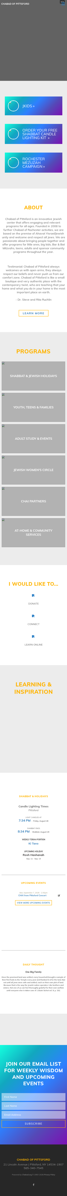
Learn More (33, 313)
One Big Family (33, 972)
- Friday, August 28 (33, 821)
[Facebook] (33, 1185)
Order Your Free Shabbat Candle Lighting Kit (39, 134)
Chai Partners (33, 501)
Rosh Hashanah (33, 855)
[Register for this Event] (59, 895)
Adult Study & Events (33, 438)
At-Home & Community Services (33, 533)
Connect (34, 624)
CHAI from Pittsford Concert (32, 895)
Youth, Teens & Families (33, 407)
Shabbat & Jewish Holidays (33, 376)
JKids (27, 106)
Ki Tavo (33, 843)
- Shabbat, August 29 (33, 832)
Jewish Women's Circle (33, 470)
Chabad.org (27, 1175)
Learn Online (34, 644)
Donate (33, 603)
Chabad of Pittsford (15, 3)
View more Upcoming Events (33, 903)
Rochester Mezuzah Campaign (33, 162)
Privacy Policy (49, 1175)
